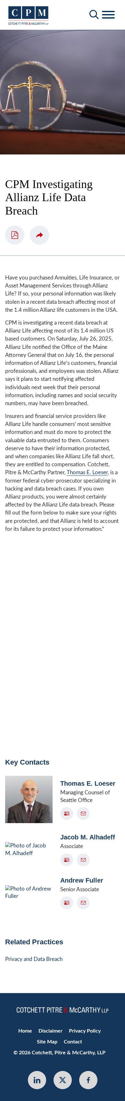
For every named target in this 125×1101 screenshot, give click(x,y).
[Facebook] (88, 1080)
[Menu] (108, 15)
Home (25, 1031)
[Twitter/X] (63, 1080)
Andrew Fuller (81, 880)
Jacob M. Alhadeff (87, 837)
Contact (73, 1041)
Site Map (47, 1041)
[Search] (94, 14)
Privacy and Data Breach (34, 959)
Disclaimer (50, 1031)
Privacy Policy (85, 1031)
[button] (39, 235)
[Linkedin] (37, 1080)
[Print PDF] (14, 235)
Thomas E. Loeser (87, 472)
